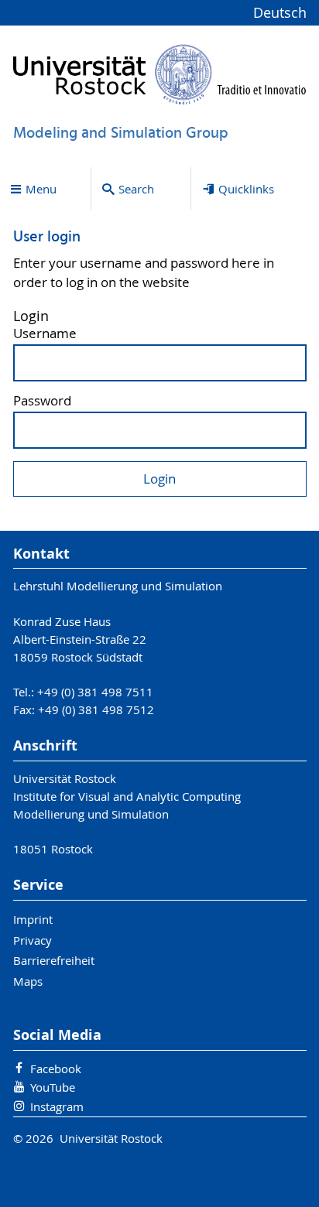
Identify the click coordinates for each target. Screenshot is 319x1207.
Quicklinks (246, 189)
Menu (41, 189)
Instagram (57, 1106)
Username (45, 333)
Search (136, 189)
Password (42, 401)
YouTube (52, 1087)
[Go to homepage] (160, 74)
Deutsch (280, 13)
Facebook (55, 1068)
